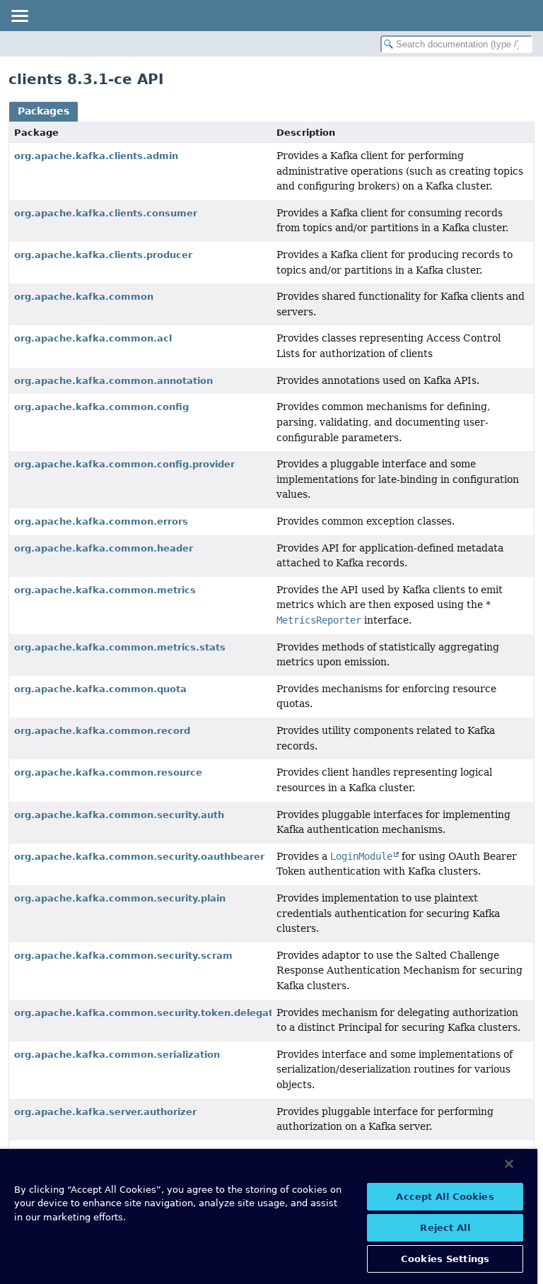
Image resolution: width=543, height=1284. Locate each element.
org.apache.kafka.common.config (101, 407)
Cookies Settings (445, 1259)
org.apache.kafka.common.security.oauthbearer (139, 856)
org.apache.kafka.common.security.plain (120, 898)
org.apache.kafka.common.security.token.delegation (151, 1013)
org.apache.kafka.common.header (103, 548)
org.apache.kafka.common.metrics (105, 590)
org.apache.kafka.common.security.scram (123, 955)
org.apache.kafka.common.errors (101, 521)
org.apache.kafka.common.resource (108, 772)
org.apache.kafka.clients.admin (96, 156)
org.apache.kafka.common (83, 296)
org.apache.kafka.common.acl (93, 338)
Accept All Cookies (445, 1196)
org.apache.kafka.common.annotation (113, 380)
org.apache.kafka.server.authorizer (105, 1112)
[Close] (509, 1164)
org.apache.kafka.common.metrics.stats (120, 647)
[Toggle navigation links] (19, 15)
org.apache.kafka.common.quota (100, 689)
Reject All (444, 1227)
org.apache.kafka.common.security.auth (119, 815)
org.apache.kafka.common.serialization (117, 1054)
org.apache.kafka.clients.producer (103, 255)
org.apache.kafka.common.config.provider (124, 464)
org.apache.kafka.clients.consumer (105, 213)
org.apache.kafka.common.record (102, 730)
